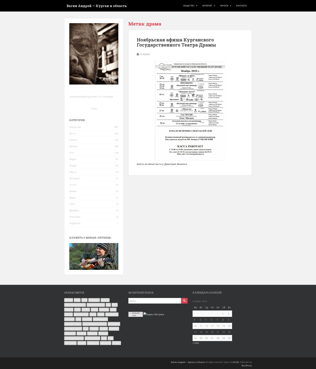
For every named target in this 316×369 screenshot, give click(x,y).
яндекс (116, 343)
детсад (68, 314)
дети (113, 309)
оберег (94, 328)
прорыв (103, 333)
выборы (104, 309)
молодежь (114, 323)
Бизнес (73, 191)
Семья (86, 309)
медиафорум (100, 319)
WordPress (246, 365)
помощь (114, 328)
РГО (71, 152)
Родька (68, 309)
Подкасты (74, 223)
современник (92, 338)
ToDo (94, 108)
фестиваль (70, 343)
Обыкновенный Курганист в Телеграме (91, 96)
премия (81, 333)
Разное (73, 139)
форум (82, 343)
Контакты (241, 5)
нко (86, 328)
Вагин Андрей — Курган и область (97, 6)
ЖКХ (84, 300)
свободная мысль (74, 338)
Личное (224, 5)
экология (105, 343)
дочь (93, 314)
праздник (70, 333)
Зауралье (94, 300)
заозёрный (111, 314)
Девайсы (74, 210)
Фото (72, 133)
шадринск (93, 343)
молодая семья (72, 323)
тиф (110, 338)
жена (100, 314)
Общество (188, 5)
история (69, 319)
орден (104, 328)
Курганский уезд (96, 304)
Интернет (207, 5)
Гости (72, 184)
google (68, 300)
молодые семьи (73, 328)
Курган (105, 300)
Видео (72, 159)
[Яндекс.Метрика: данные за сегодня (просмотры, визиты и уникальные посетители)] (154, 314)
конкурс (87, 319)
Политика (74, 216)
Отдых (73, 165)
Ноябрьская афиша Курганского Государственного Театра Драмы (176, 42)
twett (77, 300)
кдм (78, 319)
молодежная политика (94, 323)
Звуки (72, 197)
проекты (92, 333)
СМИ (77, 309)
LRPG (72, 204)
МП (108, 304)
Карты (72, 171)
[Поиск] (184, 301)
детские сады (81, 314)
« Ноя (196, 342)
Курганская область (75, 304)
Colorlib (235, 362)
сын (104, 338)
